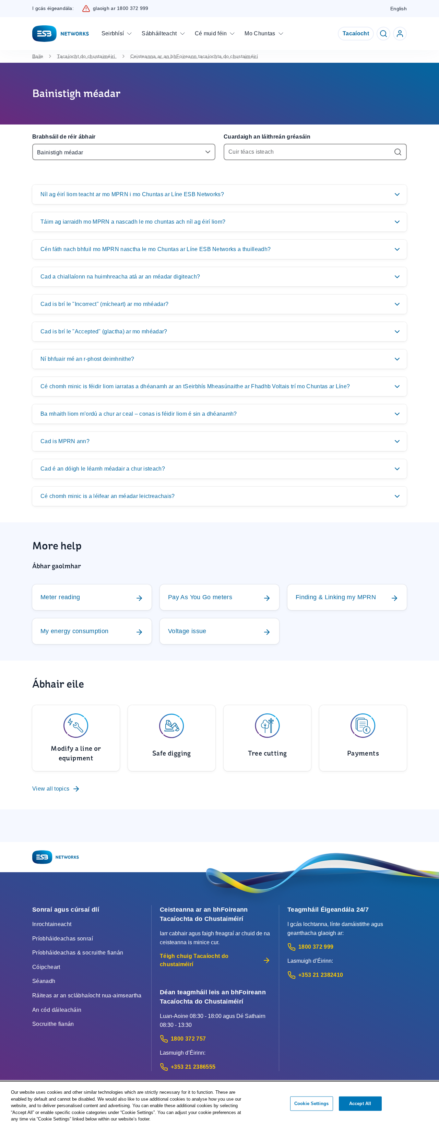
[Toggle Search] (383, 33)
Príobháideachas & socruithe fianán (77, 953)
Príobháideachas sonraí (62, 938)
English (398, 8)
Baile (37, 56)
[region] (219, 1104)
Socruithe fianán (53, 1024)
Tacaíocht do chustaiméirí (86, 56)
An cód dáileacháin (56, 1010)
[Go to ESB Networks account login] (400, 33)
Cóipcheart (46, 967)
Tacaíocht (356, 33)
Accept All (360, 1103)
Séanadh (44, 981)
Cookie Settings (311, 1103)
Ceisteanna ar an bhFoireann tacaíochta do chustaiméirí (194, 56)
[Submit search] (398, 152)
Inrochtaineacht (51, 924)
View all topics (50, 789)
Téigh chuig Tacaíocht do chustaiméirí (194, 960)
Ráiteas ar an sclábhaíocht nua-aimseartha (87, 995)
